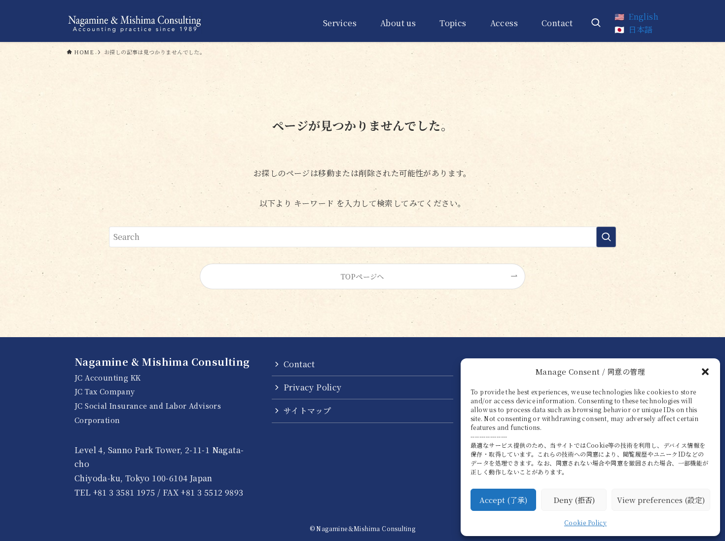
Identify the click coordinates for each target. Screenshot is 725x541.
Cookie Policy (585, 522)
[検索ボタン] (596, 23)
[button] (705, 372)
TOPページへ (362, 276)
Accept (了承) (503, 500)
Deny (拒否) (574, 500)
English (643, 16)
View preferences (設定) (661, 500)
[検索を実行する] (606, 237)
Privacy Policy (313, 387)
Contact (299, 364)
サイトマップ (307, 410)
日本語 (640, 29)
